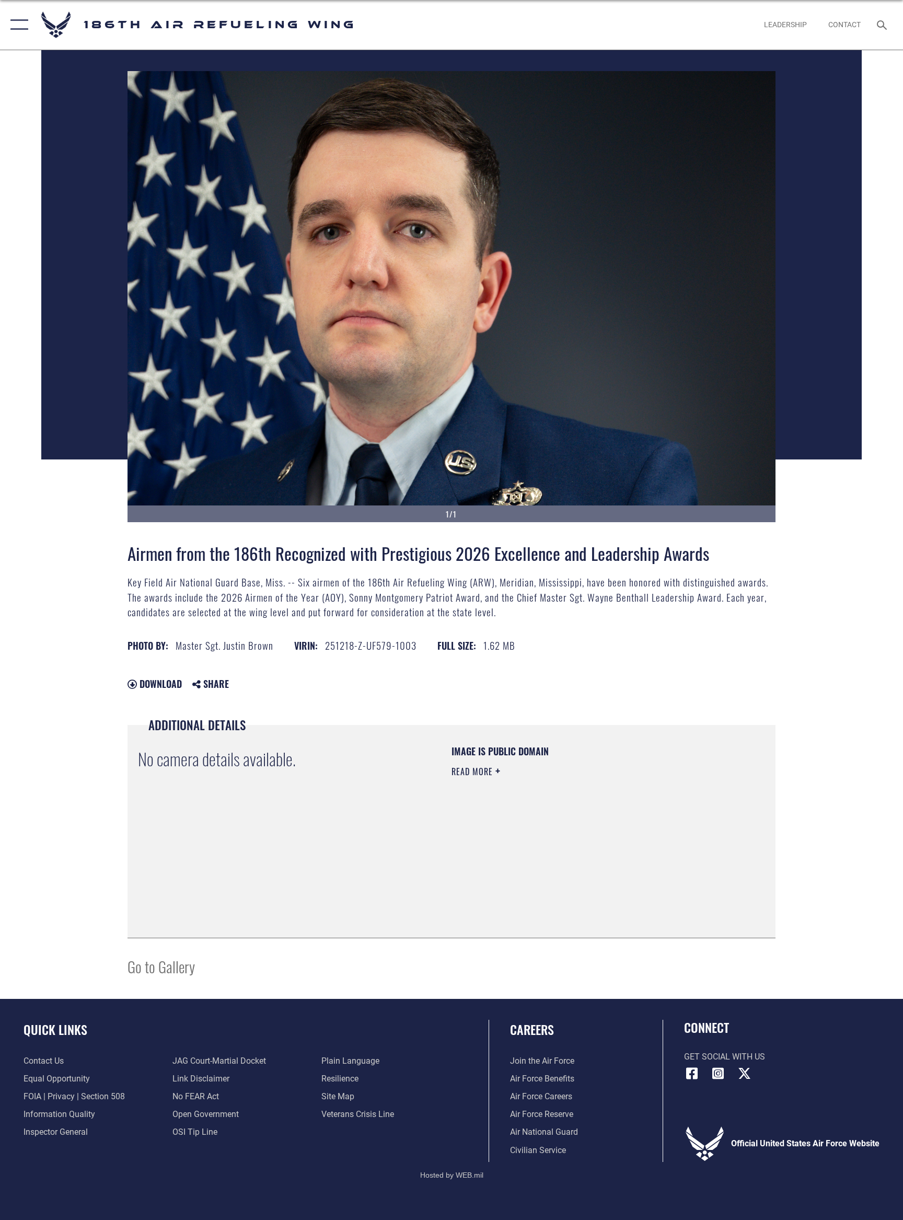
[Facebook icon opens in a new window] (692, 1073)
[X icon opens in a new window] (744, 1073)
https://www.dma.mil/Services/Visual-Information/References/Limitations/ (553, 845)
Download (159, 683)
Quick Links (55, 1029)
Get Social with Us (724, 1057)
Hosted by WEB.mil (451, 1175)
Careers (532, 1029)
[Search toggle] (883, 25)
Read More (473, 771)
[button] (17, 25)
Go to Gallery (161, 966)
